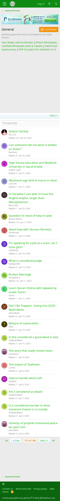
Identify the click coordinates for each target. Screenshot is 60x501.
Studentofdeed (15, 340)
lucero (11, 295)
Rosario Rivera (15, 218)
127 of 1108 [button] (30, 440)
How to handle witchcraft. (26, 378)
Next (43, 440)
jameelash (13, 354)
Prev (17, 440)
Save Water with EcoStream (17, 42)
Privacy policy (40, 488)
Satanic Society (18, 131)
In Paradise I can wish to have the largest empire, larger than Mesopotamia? (31, 198)
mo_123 (12, 134)
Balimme (13, 152)
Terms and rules (23, 488)
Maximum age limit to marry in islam (33, 180)
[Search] (56, 4)
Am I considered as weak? (26, 392)
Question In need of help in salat (30, 215)
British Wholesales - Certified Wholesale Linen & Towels (30, 44)
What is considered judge (25, 261)
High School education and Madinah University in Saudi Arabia (33, 165)
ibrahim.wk (14, 232)
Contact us (7, 488)
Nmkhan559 (14, 264)
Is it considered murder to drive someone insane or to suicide (29, 407)
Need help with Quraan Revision (30, 229)
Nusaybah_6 (14, 277)
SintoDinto (13, 250)
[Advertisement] (30, 81)
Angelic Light (14, 169)
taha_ (11, 326)
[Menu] (4, 4)
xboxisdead (14, 313)
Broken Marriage (20, 274)
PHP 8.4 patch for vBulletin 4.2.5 (37, 49)
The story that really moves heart (31, 351)
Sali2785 (13, 183)
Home (5, 491)
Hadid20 (12, 381)
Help (52, 488)
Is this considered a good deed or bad (33, 337)
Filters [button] (53, 115)
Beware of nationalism (23, 323)
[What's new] (49, 4)
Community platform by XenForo (28, 498)
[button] (3, 484)
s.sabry (12, 367)
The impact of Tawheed (24, 364)
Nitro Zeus (13, 205)
